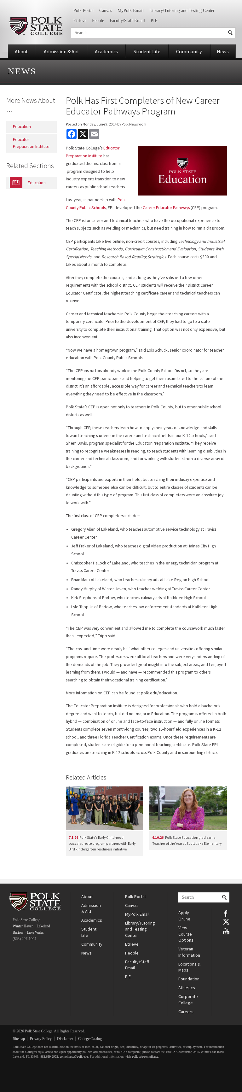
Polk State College (35, 26)
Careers (185, 1011)
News (223, 51)
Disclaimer (65, 1039)
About (21, 51)
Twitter (226, 921)
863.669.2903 (49, 1056)
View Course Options (185, 934)
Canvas (105, 10)
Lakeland (43, 926)
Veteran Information (189, 952)
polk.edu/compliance (145, 1056)
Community (189, 51)
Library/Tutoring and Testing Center (182, 10)
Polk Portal (83, 10)
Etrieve (79, 20)
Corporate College (188, 1000)
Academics (106, 51)
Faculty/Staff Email (127, 20)
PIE (154, 20)
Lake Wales (35, 932)
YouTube (226, 930)
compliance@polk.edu (74, 1056)
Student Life (147, 51)
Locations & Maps (189, 967)
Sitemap (19, 1039)
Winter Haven (23, 926)
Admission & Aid (61, 51)
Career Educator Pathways (166, 207)
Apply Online (184, 916)
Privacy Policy (41, 1039)
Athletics (186, 987)
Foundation (188, 979)
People (98, 20)
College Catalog (90, 1039)
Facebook (226, 912)
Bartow (18, 932)
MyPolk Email (131, 10)
